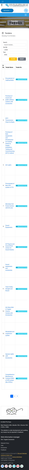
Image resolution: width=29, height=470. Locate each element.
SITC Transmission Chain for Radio (9, 120)
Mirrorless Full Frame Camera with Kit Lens (9, 206)
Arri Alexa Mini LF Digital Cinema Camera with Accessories (9, 311)
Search (5, 42)
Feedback (3, 450)
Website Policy (5, 443)
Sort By (5, 47)
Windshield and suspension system (9, 333)
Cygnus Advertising (17, 457)
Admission (6, 10)
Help (2, 445)
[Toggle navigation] (2, 1)
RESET (22, 59)
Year (4, 52)
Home (11, 24)
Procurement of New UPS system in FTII (9, 185)
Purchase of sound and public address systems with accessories (9, 99)
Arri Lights (8, 165)
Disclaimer (4, 447)
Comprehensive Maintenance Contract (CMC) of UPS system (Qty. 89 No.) (9, 378)
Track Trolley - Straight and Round (9, 288)
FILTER (13, 59)
